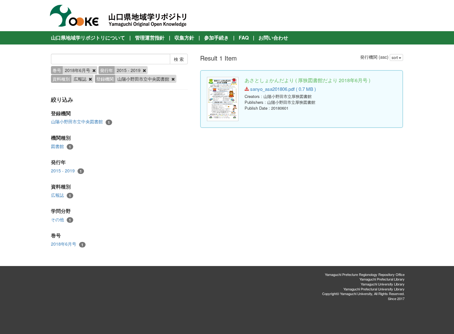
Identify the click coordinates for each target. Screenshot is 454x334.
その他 (61, 219)
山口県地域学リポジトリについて (88, 37)
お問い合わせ (273, 37)
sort (395, 57)
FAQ (244, 37)
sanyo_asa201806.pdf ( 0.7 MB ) (282, 89)
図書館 (61, 146)
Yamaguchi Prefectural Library (382, 279)
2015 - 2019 (66, 170)
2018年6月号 (67, 244)
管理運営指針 (150, 37)
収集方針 (184, 37)
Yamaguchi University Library (383, 283)
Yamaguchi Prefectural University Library (374, 288)
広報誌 (61, 195)
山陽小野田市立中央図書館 (80, 121)
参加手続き (216, 37)
